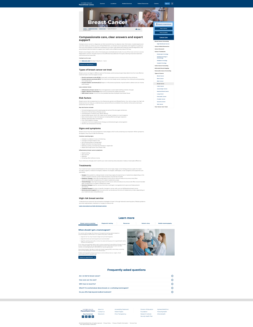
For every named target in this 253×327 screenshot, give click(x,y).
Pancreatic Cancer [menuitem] (161, 96)
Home (85, 28)
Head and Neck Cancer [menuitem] (163, 91)
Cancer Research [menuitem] (159, 49)
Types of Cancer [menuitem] (159, 73)
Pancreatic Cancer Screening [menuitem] (163, 70)
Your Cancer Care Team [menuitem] (161, 106)
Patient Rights (119, 311)
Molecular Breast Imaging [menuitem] (162, 68)
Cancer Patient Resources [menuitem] (162, 46)
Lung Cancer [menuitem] (160, 94)
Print (139, 29)
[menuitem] (102, 3)
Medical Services (92, 28)
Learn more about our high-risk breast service (93, 206)
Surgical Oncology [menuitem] (161, 63)
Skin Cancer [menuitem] (160, 104)
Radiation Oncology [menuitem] (162, 60)
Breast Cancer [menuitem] (160, 83)
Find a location (164, 32)
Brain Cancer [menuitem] (160, 81)
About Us (101, 309)
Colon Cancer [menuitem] (160, 86)
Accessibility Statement (122, 309)
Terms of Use (133, 323)
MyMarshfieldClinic (163, 309)
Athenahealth (161, 314)
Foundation (144, 311)
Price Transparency (120, 314)
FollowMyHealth (162, 311)
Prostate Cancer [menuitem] (161, 99)
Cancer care (102, 28)
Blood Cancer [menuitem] (160, 76)
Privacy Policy (107, 323)
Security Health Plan (147, 316)
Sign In (167, 3)
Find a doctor (163, 28)
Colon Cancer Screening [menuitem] (161, 65)
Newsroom (101, 314)
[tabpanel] (126, 244)
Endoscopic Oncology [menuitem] (162, 54)
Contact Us (101, 311)
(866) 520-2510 (86, 61)
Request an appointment (87, 64)
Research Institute (146, 314)
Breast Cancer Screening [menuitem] (162, 41)
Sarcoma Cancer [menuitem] (161, 101)
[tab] (88, 224)
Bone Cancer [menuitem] (160, 78)
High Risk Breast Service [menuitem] (163, 43)
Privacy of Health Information (120, 323)
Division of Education (147, 309)
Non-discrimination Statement (88, 324)
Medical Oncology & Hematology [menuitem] (162, 57)
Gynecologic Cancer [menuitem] (162, 88)
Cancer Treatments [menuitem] (160, 51)
